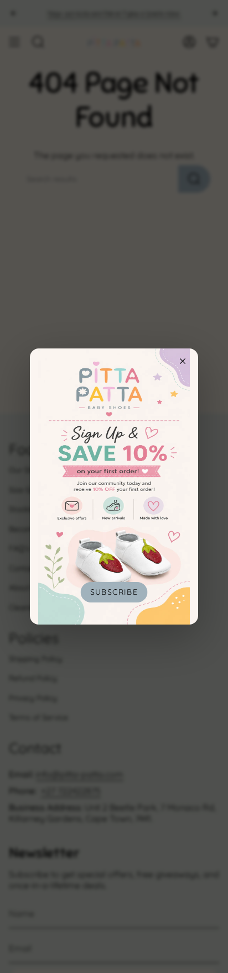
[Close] (182, 361)
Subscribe (114, 592)
